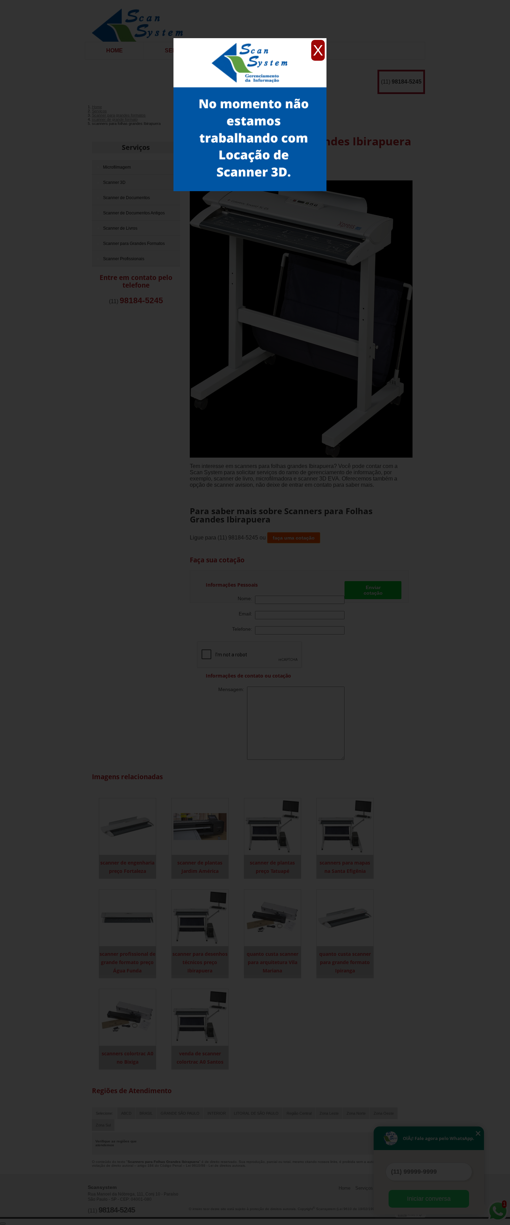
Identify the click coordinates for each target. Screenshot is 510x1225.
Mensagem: (232, 689)
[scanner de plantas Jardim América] (200, 826)
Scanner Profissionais (123, 258)
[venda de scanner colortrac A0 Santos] (200, 1017)
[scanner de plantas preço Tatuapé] (272, 826)
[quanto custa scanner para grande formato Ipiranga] (345, 917)
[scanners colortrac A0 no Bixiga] (127, 1017)
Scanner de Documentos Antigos (134, 213)
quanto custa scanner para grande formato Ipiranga (345, 962)
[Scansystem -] (140, 21)
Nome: (246, 598)
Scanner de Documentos (126, 197)
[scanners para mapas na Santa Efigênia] (345, 826)
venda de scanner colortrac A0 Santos (200, 1057)
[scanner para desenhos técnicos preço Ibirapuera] (200, 917)
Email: (247, 613)
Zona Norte (356, 1113)
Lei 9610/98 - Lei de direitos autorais (215, 1165)
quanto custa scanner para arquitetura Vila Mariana (272, 962)
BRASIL (146, 1113)
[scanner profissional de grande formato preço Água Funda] (127, 917)
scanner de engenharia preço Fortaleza (127, 866)
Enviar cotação (373, 590)
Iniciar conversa (429, 1198)
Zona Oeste (384, 1113)
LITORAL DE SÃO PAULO (256, 1113)
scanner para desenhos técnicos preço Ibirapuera (200, 962)
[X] (249, 40)
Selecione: (104, 1113)
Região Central (299, 1113)
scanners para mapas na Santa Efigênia (345, 866)
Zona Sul (103, 1125)
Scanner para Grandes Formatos (134, 243)
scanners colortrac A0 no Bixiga (127, 1057)
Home (114, 50)
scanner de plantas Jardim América (199, 866)
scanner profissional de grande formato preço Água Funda (127, 962)
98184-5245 (407, 82)
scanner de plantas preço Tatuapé (272, 866)
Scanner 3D (114, 182)
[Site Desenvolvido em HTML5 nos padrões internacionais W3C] (410, 1214)
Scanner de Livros (120, 228)
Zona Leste (329, 1113)
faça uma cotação (294, 538)
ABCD (126, 1113)
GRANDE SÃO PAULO (180, 1113)
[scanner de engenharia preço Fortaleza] (127, 826)
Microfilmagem (117, 167)
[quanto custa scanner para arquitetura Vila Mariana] (272, 917)
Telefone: (243, 629)
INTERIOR (216, 1113)
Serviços (136, 147)
